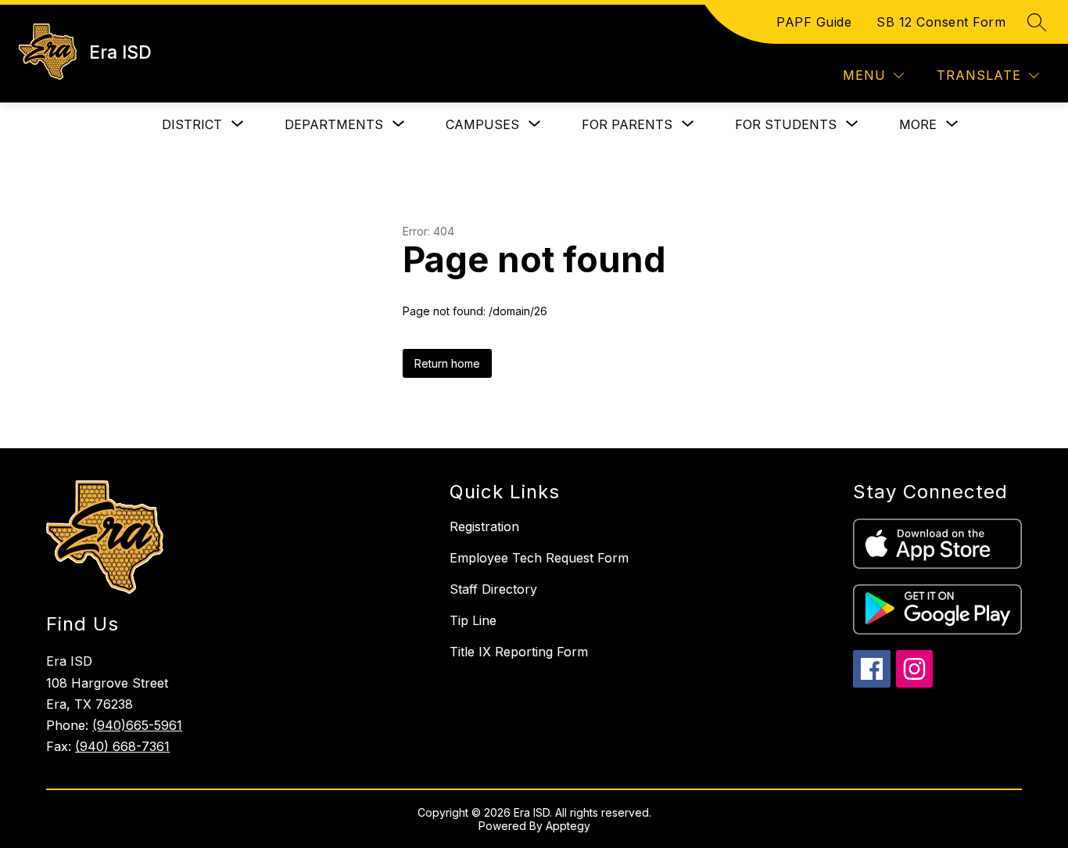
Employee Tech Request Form (539, 558)
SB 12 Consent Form (940, 22)
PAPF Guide (813, 22)
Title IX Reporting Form (519, 651)
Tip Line (473, 620)
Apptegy (568, 825)
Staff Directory (493, 589)
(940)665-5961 (137, 725)
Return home (447, 363)
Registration (484, 526)
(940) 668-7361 (122, 746)
